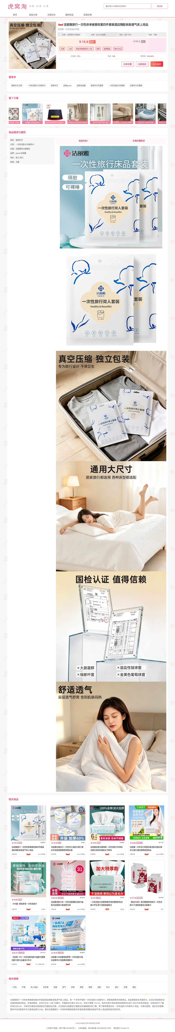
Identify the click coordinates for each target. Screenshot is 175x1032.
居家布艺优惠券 (97, 85)
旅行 (117, 987)
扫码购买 (142, 64)
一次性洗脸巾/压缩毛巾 (36, 85)
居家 (81, 987)
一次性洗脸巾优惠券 (117, 85)
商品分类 (33, 14)
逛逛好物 (88, 14)
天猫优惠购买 (139, 140)
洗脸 (99, 987)
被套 (90, 987)
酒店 (134, 987)
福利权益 (69, 14)
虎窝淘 (18, 6)
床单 (73, 987)
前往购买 (157, 64)
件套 (23, 987)
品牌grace (67, 85)
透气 (64, 987)
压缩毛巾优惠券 (136, 85)
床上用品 (34, 987)
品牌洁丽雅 (81, 85)
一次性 (14, 987)
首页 (15, 14)
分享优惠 (127, 64)
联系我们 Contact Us (121, 1028)
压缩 (125, 987)
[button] (25, 67)
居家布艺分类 (16, 85)
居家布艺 (54, 85)
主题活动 (51, 14)
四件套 (45, 987)
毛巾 (108, 987)
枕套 (55, 987)
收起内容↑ (83, 140)
